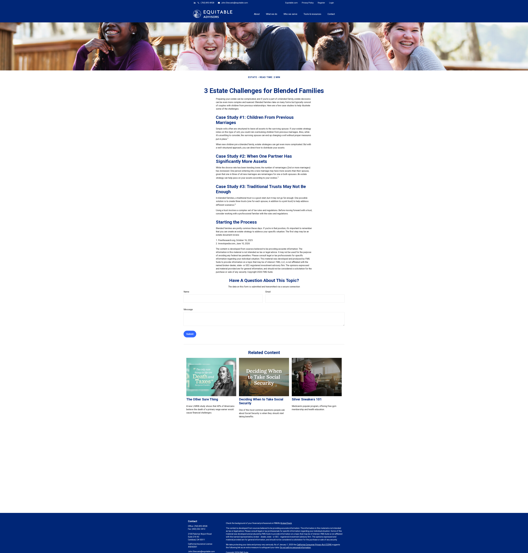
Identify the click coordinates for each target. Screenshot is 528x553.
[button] (257, 13)
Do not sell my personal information (295, 547)
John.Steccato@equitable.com (234, 3)
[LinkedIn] (194, 2)
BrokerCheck (286, 523)
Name (186, 291)
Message (188, 309)
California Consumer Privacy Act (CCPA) (314, 545)
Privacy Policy (308, 3)
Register (321, 3)
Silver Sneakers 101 (307, 399)
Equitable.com (291, 3)
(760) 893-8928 (207, 3)
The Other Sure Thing (202, 399)
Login (331, 3)
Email (268, 291)
